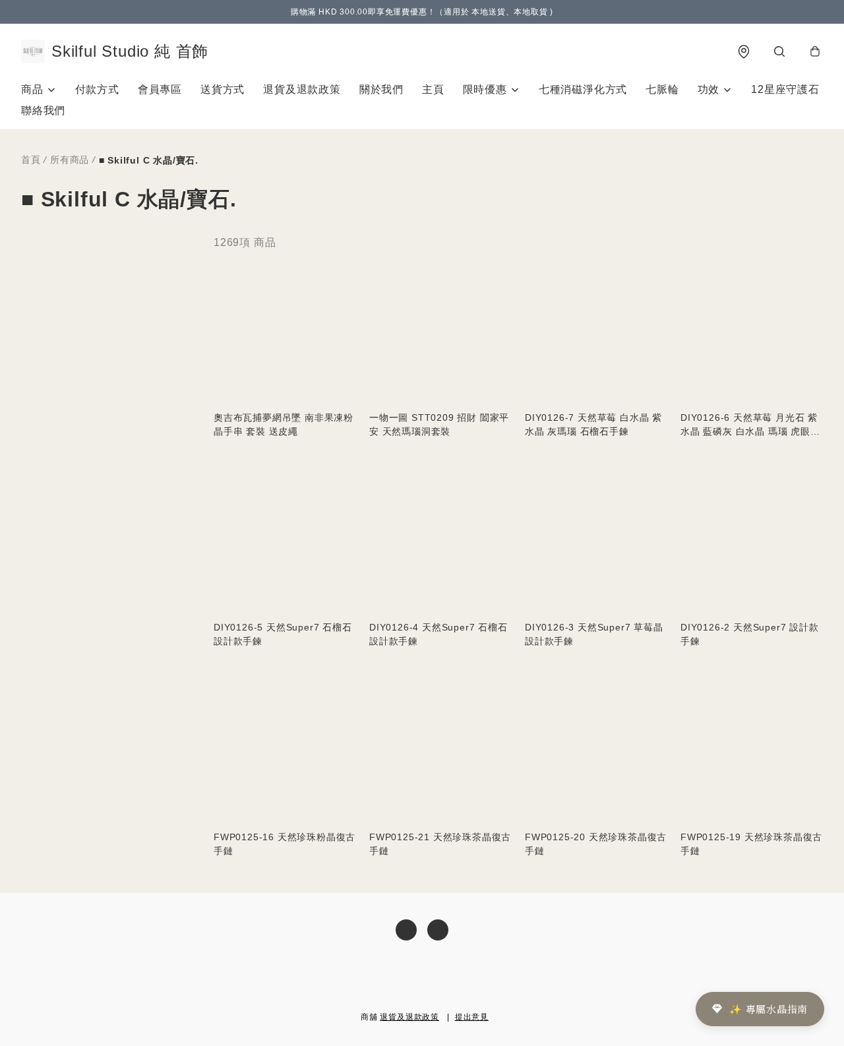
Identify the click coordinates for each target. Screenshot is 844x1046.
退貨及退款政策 (302, 89)
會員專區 (160, 89)
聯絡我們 (43, 110)
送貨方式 (222, 89)
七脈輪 (662, 89)
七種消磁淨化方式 (583, 89)
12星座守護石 (785, 89)
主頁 (433, 89)
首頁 (31, 159)
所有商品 (69, 159)
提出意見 (472, 1017)
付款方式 (97, 89)
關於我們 (381, 89)
